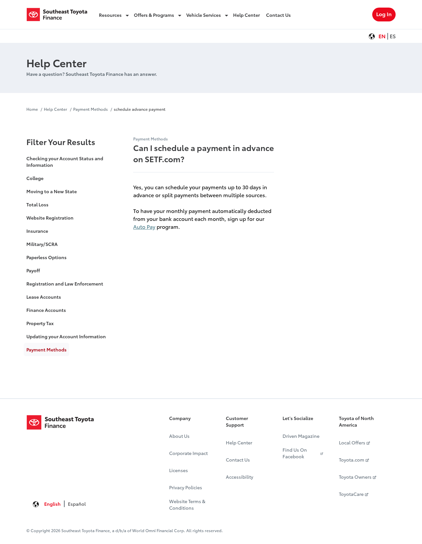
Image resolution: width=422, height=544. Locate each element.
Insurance (37, 230)
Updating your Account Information (66, 336)
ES (393, 36)
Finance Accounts (46, 310)
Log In (384, 13)
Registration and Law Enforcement (64, 283)
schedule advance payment (140, 109)
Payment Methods (90, 109)
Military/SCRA (42, 244)
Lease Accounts (43, 296)
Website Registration (50, 217)
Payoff (33, 270)
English (52, 503)
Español (77, 503)
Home (32, 109)
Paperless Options (46, 257)
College (35, 178)
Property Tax (40, 323)
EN (382, 36)
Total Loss (37, 204)
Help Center (55, 109)
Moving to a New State (51, 191)
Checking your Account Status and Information (64, 161)
